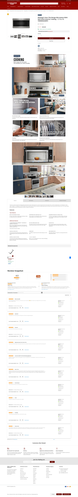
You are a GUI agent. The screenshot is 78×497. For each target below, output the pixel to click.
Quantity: (39, 33)
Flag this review (27, 307)
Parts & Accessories (49, 474)
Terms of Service (22, 474)
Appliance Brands (20, 6)
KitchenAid (34, 468)
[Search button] (59, 3)
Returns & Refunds (23, 473)
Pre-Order (47, 477)
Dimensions (47, 200)
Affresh (34, 481)
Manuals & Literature (63, 200)
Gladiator (34, 474)
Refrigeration (48, 471)
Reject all (59, 494)
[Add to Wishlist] (69, 38)
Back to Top (15, 439)
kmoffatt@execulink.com (64, 472)
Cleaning (47, 470)
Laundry (47, 473)
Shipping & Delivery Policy (24, 477)
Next (54, 439)
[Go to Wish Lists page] (67, 3)
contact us (44, 29)
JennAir (34, 471)
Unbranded (35, 473)
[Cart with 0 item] (69, 3)
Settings (53, 494)
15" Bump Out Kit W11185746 (11, 259)
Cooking (47, 468)
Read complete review (11, 289)
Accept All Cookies (67, 494)
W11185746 (9, 260)
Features (15, 200)
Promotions (22, 471)
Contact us (21, 468)
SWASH (34, 480)
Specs (31, 200)
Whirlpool (34, 470)
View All (34, 483)
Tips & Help (63, 6)
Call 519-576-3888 (63, 471)
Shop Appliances (12, 6)
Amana (34, 477)
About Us (21, 470)
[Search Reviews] (42, 292)
